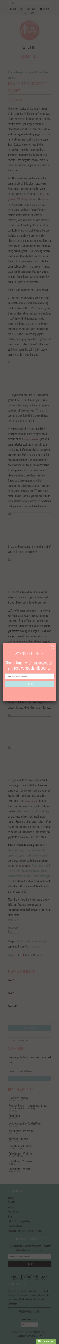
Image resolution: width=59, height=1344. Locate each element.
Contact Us (47, 1341)
